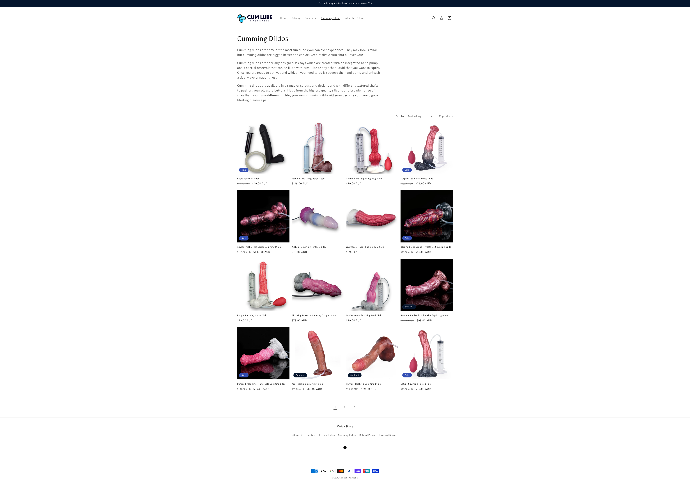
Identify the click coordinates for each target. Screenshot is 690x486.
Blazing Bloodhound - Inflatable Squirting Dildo (426, 247)
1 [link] (335, 407)
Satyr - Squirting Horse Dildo (416, 383)
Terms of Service (388, 435)
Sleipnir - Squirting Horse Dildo (417, 178)
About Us (298, 435)
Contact (311, 435)
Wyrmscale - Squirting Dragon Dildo (365, 247)
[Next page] (355, 407)
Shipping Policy (347, 435)
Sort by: (400, 116)
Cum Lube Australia (348, 477)
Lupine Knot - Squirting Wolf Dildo (364, 315)
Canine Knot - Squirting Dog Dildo (364, 178)
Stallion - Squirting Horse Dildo (308, 178)
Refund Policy (367, 435)
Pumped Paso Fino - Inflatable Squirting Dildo (261, 383)
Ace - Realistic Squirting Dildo (307, 383)
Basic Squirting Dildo (248, 178)
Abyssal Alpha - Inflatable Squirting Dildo (259, 247)
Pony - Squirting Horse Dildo (252, 315)
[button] (434, 18)
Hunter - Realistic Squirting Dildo (363, 383)
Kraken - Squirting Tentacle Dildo (309, 247)
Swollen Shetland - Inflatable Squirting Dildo (424, 315)
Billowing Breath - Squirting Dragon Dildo (314, 315)
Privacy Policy (327, 435)
